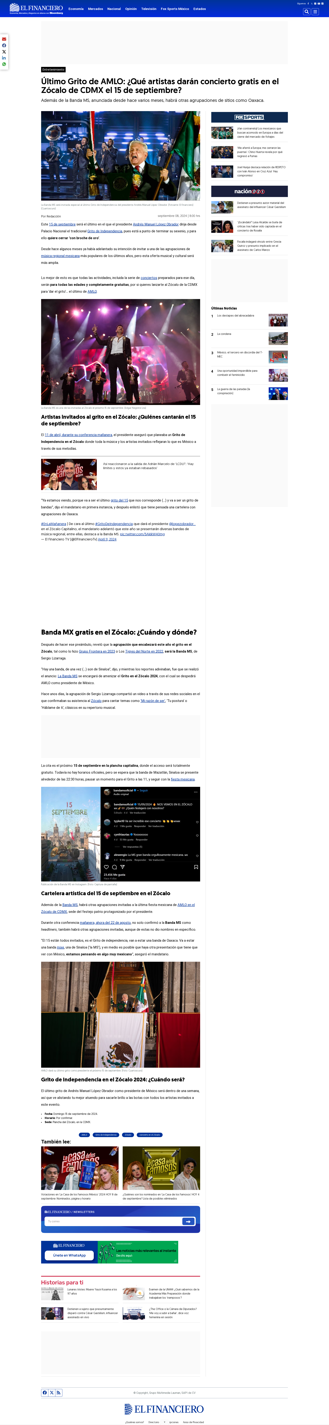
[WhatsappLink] (109, 1252)
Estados (199, 9)
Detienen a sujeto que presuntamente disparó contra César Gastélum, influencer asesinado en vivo (93, 1313)
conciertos (149, 278)
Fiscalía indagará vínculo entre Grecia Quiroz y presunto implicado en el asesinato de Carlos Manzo (259, 246)
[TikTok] (323, 3)
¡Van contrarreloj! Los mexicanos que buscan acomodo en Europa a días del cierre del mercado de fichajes (260, 132)
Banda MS (70, 905)
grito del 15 (119, 500)
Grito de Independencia (104, 231)
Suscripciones (171, 1422)
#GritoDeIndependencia (114, 524)
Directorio (154, 1422)
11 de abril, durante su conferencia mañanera (78, 435)
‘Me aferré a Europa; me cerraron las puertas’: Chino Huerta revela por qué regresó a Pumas (260, 152)
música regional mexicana (60, 256)
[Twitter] (312, 3)
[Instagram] (316, 3)
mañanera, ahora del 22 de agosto (105, 923)
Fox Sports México (175, 9)
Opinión (131, 9)
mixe (60, 947)
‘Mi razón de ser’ (153, 701)
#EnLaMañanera (53, 524)
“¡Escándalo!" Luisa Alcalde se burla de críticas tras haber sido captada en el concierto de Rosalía (259, 226)
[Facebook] (309, 3)
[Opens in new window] (222, 133)
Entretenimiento (53, 69)
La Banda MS (67, 676)
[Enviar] (188, 1221)
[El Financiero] (36, 8)
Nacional (114, 9)
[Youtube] (320, 3)
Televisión (148, 9)
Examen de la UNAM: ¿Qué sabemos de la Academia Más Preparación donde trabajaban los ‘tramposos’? (174, 1293)
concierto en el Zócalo (149, 1135)
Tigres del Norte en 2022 (144, 651)
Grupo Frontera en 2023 (97, 651)
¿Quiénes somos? (134, 1422)
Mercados (95, 9)
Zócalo (96, 701)
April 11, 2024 (107, 539)
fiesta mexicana (183, 779)
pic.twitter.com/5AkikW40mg (142, 534)
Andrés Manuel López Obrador (156, 224)
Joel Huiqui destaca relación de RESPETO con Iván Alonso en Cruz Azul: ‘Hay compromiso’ (261, 171)
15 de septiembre (62, 224)
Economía (76, 9)
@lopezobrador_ (182, 524)
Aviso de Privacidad (193, 1422)
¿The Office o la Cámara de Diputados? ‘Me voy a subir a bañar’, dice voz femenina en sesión (173, 1313)
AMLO (92, 291)
